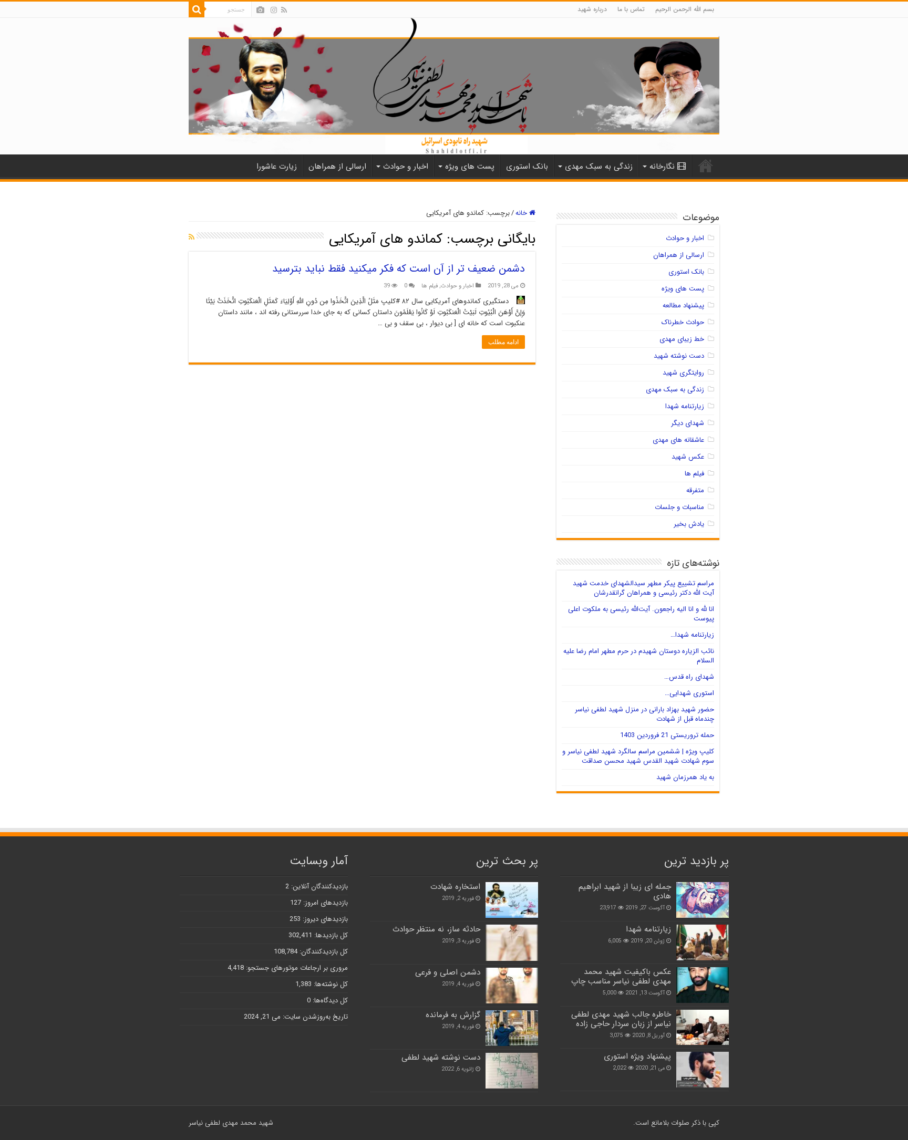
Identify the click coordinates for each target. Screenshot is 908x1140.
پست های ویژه (469, 166)
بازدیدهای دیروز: (324, 919)
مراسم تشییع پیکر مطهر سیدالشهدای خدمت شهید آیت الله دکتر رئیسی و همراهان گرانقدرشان (643, 588)
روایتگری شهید (683, 372)
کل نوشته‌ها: (330, 984)
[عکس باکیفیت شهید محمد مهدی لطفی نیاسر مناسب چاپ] (702, 985)
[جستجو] (196, 9)
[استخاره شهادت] (512, 900)
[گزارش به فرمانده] (512, 1028)
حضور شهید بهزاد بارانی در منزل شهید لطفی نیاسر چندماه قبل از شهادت (644, 714)
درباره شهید (592, 9)
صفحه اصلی (705, 165)
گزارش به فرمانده (453, 1015)
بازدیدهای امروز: (324, 902)
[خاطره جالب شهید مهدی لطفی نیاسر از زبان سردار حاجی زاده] (702, 1027)
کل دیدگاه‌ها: (329, 1000)
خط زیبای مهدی (681, 339)
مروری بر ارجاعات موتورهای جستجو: (296, 967)
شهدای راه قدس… (689, 676)
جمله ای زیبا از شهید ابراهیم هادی (625, 891)
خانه (522, 213)
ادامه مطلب (503, 342)
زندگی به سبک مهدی (599, 166)
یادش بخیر (689, 524)
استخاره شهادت (455, 886)
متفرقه (695, 490)
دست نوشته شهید (679, 355)
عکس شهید (688, 456)
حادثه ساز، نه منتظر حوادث (436, 929)
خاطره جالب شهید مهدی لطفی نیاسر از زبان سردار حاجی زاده (621, 1019)
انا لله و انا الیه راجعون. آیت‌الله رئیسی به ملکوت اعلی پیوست (641, 614)
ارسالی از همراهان (337, 166)
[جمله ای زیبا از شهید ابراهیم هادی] (702, 899)
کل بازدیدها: (330, 935)
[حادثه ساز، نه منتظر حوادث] (512, 942)
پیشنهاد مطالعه (683, 305)
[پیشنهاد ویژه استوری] (702, 1069)
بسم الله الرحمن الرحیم (684, 9)
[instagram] (274, 10)
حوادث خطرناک (683, 322)
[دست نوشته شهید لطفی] (512, 1071)
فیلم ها (429, 286)
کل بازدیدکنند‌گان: (322, 951)
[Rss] (284, 10)
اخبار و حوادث (405, 166)
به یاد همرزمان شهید (685, 777)
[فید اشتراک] (191, 237)
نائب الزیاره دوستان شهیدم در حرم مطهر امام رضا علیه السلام (638, 656)
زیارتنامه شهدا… (692, 634)
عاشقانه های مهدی (678, 439)
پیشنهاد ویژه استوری (637, 1056)
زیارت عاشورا (276, 166)
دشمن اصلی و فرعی (447, 972)
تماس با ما (631, 9)
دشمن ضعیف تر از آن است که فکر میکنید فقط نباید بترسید (398, 269)
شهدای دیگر (687, 423)
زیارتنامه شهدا (684, 406)
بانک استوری (527, 166)
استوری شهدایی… (689, 693)
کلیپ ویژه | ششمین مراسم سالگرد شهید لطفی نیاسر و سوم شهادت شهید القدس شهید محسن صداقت (638, 756)
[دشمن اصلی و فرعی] (512, 985)
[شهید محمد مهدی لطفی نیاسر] (454, 86)
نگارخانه (662, 166)
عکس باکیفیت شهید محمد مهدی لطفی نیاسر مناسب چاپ (621, 977)
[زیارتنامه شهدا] (702, 942)
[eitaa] (260, 10)
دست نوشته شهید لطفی (440, 1057)
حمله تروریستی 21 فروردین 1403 (667, 735)
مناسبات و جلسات (679, 507)
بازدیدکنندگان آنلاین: (318, 886)
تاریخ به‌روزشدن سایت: (314, 1016)
